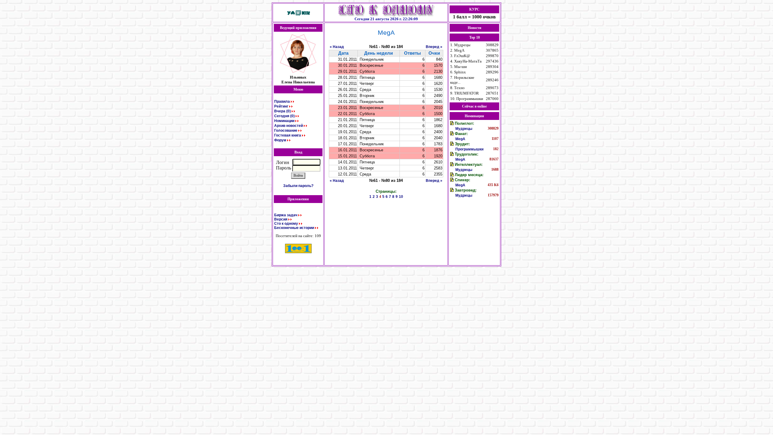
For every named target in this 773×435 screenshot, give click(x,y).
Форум (280, 140)
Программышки (469, 149)
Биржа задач (285, 215)
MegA (460, 139)
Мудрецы (463, 129)
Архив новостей (288, 126)
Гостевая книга (287, 135)
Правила (282, 101)
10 (401, 197)
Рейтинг (281, 106)
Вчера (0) (282, 111)
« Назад (337, 47)
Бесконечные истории (294, 228)
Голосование (285, 130)
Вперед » (434, 47)
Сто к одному (286, 223)
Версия (280, 219)
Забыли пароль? (298, 186)
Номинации (284, 121)
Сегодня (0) (284, 116)
